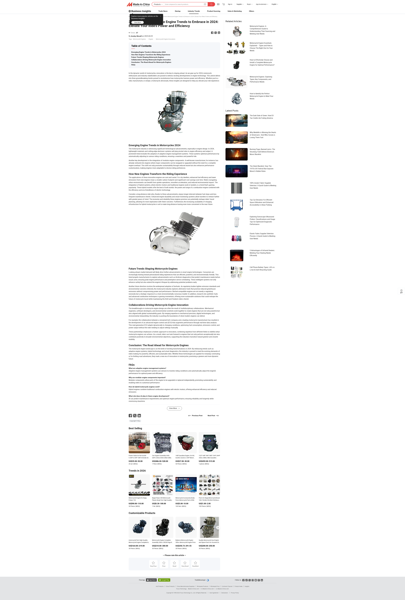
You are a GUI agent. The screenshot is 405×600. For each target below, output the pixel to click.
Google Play (164, 580)
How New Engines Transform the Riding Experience (150, 55)
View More (137, 22)
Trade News (162, 11)
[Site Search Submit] (211, 4)
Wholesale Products (202, 586)
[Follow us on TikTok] (246, 580)
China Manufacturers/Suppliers (186, 586)
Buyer (249, 4)
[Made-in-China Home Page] (138, 4)
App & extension (261, 4)
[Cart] (223, 4)
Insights (247, 586)
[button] (205, 4)
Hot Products (159, 586)
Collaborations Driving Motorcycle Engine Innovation (151, 60)
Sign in (230, 4)
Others (251, 11)
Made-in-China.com (193, 589)
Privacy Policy (235, 593)
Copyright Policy (135, 421)
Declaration (224, 593)
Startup (177, 11)
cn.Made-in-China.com (222, 589)
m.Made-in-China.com (207, 589)
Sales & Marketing (235, 11)
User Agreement (214, 593)
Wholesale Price (214, 586)
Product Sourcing (213, 11)
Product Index (238, 586)
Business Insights (141, 11)
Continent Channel (227, 586)
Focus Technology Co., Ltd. (188, 593)
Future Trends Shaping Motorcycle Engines (147, 57)
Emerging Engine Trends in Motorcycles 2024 (148, 52)
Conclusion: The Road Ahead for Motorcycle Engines (151, 62)
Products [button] (157, 4)
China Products (170, 586)
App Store (151, 580)
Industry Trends (194, 11)
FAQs (133, 65)
